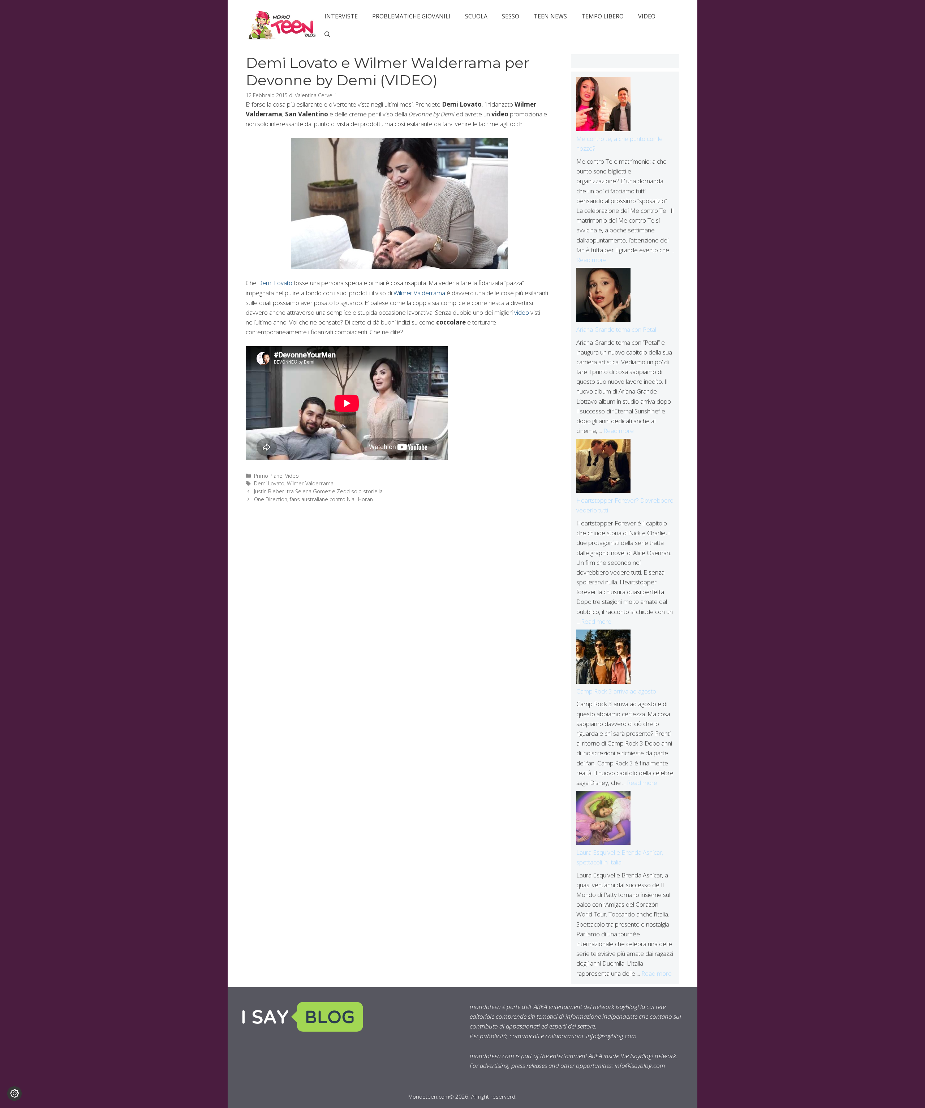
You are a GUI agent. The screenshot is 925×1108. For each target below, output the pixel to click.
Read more (591, 259)
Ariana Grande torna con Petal (616, 329)
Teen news (550, 16)
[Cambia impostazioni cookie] (14, 1093)
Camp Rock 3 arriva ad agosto (616, 691)
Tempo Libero (602, 16)
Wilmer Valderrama (419, 293)
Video (646, 16)
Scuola (476, 16)
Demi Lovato (275, 283)
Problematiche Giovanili (411, 16)
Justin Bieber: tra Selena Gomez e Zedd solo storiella (318, 491)
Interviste (341, 16)
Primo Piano (268, 475)
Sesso (510, 16)
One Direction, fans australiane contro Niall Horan (313, 499)
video (521, 312)
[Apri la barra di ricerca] (327, 34)
